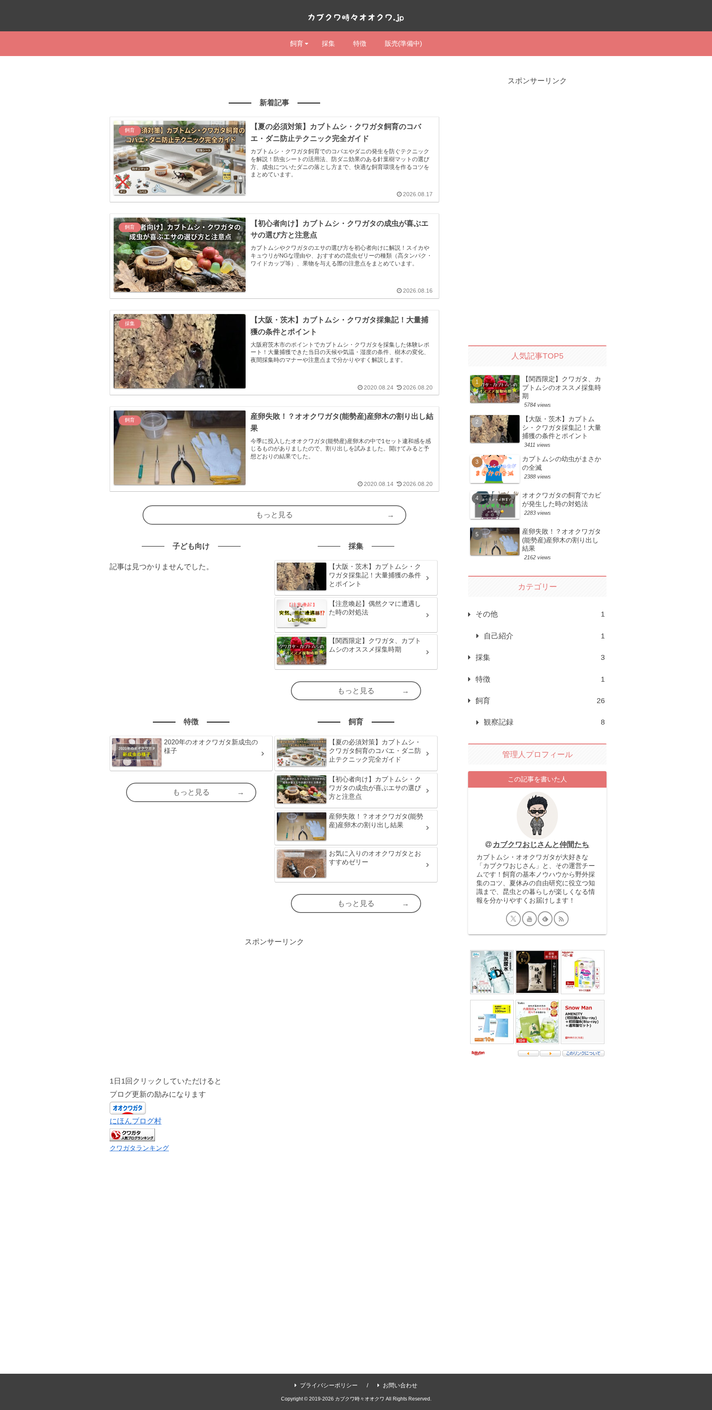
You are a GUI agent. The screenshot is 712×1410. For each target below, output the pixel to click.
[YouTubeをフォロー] (529, 918)
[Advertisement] (274, 1006)
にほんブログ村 (136, 1121)
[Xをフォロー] (513, 918)
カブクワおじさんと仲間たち (541, 844)
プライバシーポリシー (329, 1385)
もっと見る (274, 515)
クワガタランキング (139, 1148)
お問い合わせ (400, 1385)
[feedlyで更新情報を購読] (545, 918)
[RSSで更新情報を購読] (561, 918)
